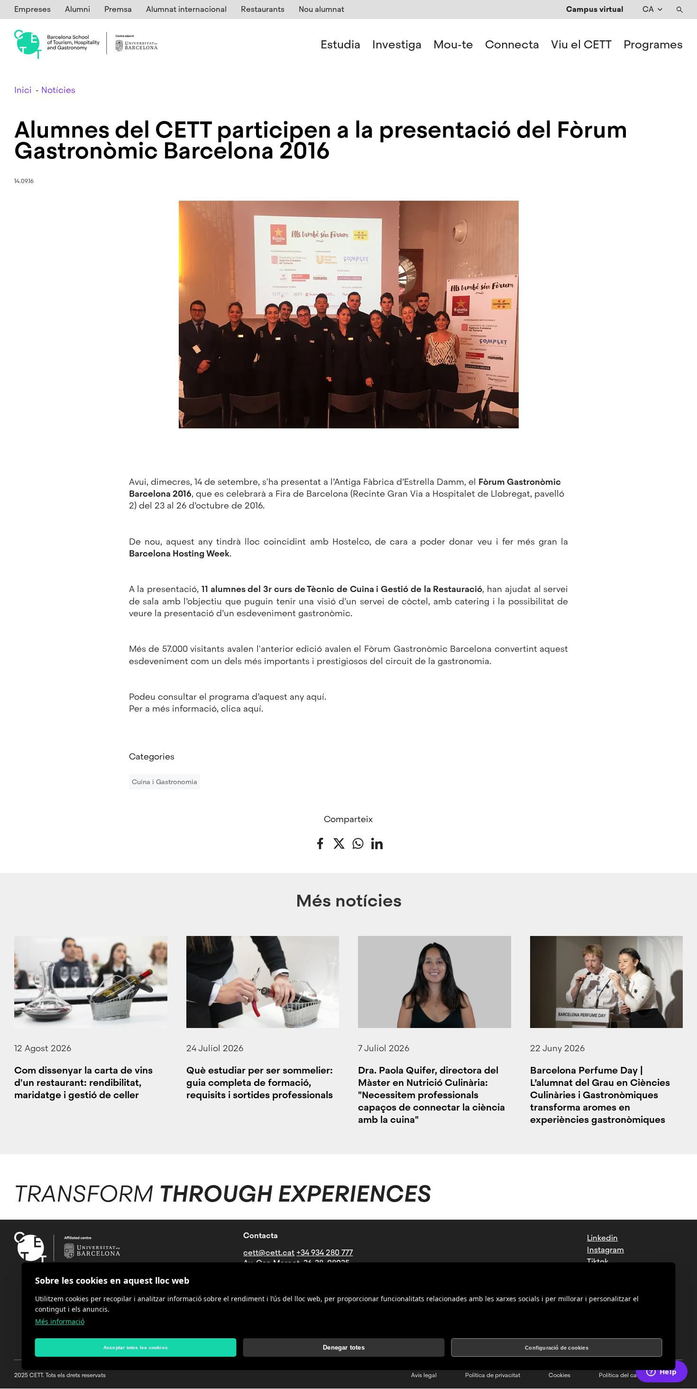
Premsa (118, 9)
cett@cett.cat (268, 1253)
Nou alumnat (321, 9)
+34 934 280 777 (324, 1253)
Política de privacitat (492, 1375)
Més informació (59, 1321)
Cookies (559, 1375)
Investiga (397, 44)
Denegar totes (344, 1347)
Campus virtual (595, 9)
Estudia (340, 44)
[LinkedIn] (377, 842)
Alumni (77, 9)
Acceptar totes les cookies (135, 1347)
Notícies (58, 89)
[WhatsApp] (358, 842)
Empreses (32, 9)
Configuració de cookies (556, 1348)
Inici (23, 89)
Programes (653, 44)
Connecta (512, 44)
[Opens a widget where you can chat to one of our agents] (661, 1372)
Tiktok (597, 1262)
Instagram (605, 1250)
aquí (315, 696)
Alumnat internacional (186, 9)
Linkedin (602, 1238)
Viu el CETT (581, 44)
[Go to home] (85, 44)
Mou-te (453, 44)
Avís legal (424, 1375)
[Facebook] (320, 842)
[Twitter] (339, 842)
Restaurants (262, 9)
